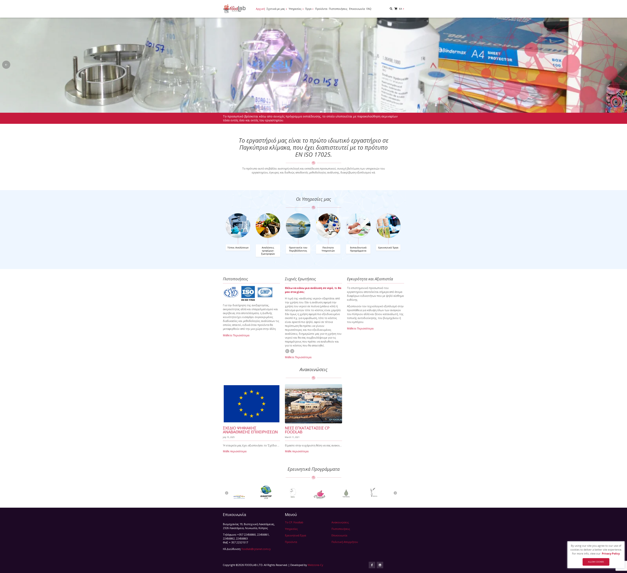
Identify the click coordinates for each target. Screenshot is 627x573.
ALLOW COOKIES (596, 561)
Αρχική (260, 9)
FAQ (368, 9)
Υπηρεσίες (295, 9)
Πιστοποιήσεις (338, 9)
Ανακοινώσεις (340, 522)
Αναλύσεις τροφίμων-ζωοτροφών (268, 250)
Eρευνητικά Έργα (388, 247)
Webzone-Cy (315, 565)
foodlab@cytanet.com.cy (256, 549)
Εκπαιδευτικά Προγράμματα (358, 249)
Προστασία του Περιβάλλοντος (298, 249)
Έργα (308, 9)
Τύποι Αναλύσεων (238, 247)
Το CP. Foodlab (294, 522)
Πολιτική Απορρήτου (344, 542)
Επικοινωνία (357, 9)
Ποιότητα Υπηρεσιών (328, 249)
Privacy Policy (611, 553)
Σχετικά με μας (275, 9)
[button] (392, 8)
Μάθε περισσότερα (234, 451)
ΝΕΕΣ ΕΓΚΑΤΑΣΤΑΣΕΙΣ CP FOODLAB (307, 429)
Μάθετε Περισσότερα (236, 335)
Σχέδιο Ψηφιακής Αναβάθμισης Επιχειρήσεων (250, 429)
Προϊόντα (321, 9)
